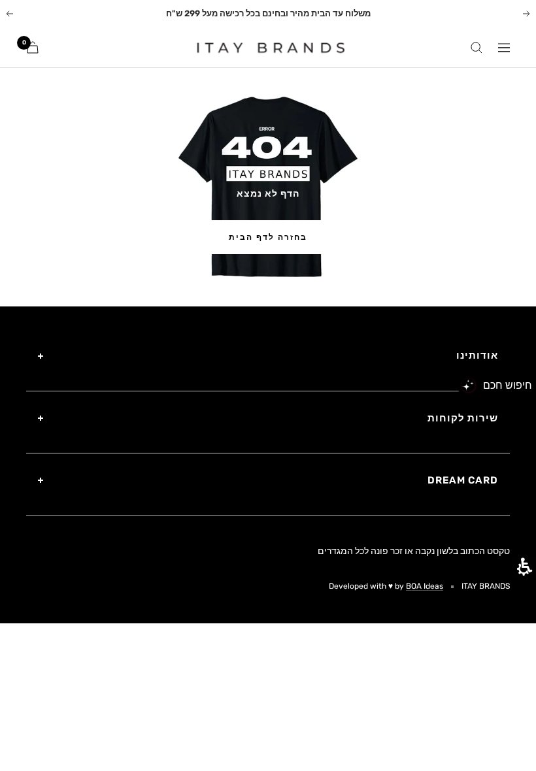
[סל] (32, 47)
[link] (263, 48)
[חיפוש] (476, 48)
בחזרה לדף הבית (268, 237)
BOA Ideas (424, 586)
